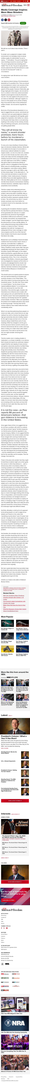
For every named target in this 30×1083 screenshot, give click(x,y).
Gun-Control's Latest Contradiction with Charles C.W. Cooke (14, 602)
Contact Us (3, 917)
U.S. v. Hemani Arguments (8, 761)
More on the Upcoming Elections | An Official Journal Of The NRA (7, 703)
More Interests (15, 814)
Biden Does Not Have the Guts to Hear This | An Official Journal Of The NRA (7, 689)
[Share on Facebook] (2, 19)
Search (2, 923)
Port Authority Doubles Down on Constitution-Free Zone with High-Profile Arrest (9, 790)
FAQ (2, 919)
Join (11, 1)
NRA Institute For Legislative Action (9, 947)
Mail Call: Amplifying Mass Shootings (13, 595)
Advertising (3, 915)
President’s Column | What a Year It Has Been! (14, 737)
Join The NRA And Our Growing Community (14, 1032)
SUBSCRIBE (8, 900)
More (10, 715)
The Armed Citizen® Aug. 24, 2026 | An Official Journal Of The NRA (14, 837)
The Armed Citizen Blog (14, 839)
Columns (6, 748)
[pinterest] (9, 19)
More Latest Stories (18, 801)
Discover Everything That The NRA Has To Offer (13, 1052)
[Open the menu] (28, 5)
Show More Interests (18, 882)
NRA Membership (5, 954)
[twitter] (5, 19)
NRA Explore (4, 949)
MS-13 (16, 589)
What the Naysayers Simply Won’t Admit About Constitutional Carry (14, 610)
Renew (14, 1)
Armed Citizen (5, 817)
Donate (19, 1)
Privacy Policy (3, 1076)
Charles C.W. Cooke (7, 590)
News (2, 16)
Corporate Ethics (19, 1076)
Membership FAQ (5, 958)
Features (6, 16)
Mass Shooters (17, 588)
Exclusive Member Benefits (7, 956)
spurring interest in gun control (14, 588)
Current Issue (12, 16)
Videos (2, 942)
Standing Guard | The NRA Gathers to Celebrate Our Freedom (8, 780)
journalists (21, 589)
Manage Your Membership (7, 960)
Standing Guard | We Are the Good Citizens (9, 752)
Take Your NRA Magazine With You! (11, 1013)
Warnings (3, 1078)
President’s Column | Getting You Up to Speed (9, 770)
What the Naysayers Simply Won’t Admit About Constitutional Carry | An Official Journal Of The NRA (22, 704)
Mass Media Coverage (8, 588)
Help (2, 921)
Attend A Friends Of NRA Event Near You (13, 1071)
